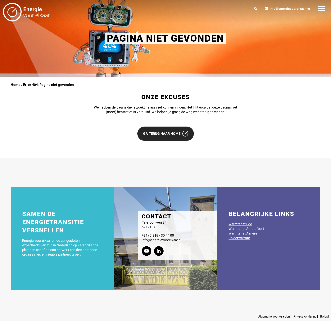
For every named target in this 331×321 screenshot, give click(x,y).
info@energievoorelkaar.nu (290, 9)
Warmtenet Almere (243, 233)
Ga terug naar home (161, 134)
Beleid (324, 316)
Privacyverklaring (304, 316)
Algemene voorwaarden (274, 316)
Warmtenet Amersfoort (246, 229)
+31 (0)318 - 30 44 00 (158, 235)
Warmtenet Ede (240, 224)
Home (15, 85)
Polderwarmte (239, 238)
